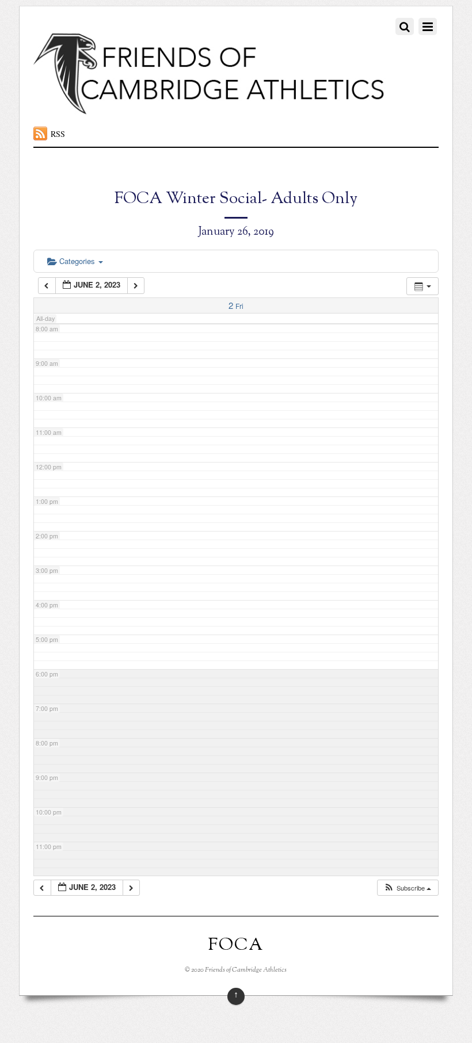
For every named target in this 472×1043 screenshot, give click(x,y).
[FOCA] (209, 108)
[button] (407, 888)
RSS (58, 133)
